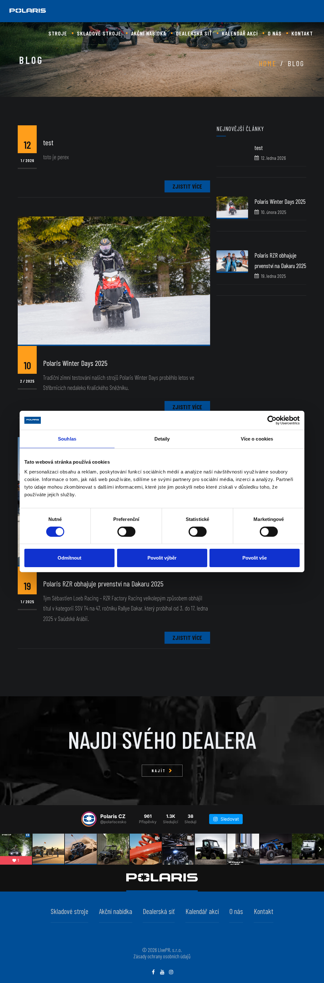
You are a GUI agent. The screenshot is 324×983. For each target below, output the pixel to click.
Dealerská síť (194, 33)
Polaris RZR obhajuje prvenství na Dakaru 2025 (103, 583)
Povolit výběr (162, 557)
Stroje (57, 33)
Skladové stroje (99, 33)
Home (268, 63)
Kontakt (302, 33)
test (258, 147)
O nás (275, 33)
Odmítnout (69, 557)
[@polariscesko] (89, 819)
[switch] (126, 532)
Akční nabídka (148, 33)
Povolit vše (254, 557)
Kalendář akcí (240, 33)
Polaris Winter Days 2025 (280, 201)
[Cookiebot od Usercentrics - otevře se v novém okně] (272, 420)
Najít (159, 770)
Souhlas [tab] (67, 438)
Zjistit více (187, 186)
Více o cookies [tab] (257, 438)
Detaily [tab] (162, 438)
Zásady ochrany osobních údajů (162, 956)
